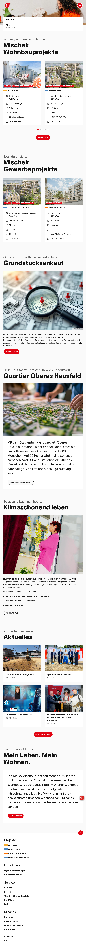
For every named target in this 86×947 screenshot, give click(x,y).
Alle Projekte (43, 137)
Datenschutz (9, 940)
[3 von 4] (45, 129)
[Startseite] (7, 5)
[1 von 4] (38, 129)
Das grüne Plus (11, 613)
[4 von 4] (48, 129)
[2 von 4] (41, 129)
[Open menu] (80, 5)
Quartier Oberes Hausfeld (21, 482)
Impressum (8, 936)
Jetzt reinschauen (43, 734)
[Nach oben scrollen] (80, 833)
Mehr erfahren (11, 352)
